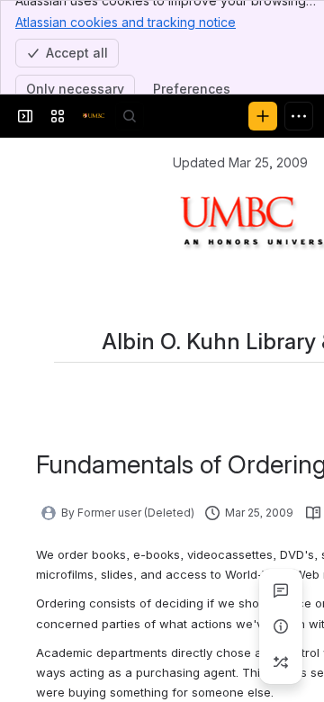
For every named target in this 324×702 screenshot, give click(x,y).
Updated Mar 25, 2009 (240, 162)
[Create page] (280, 662)
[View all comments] (280, 590)
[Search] (129, 116)
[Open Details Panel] (280, 626)
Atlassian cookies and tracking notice (125, 22)
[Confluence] (93, 116)
